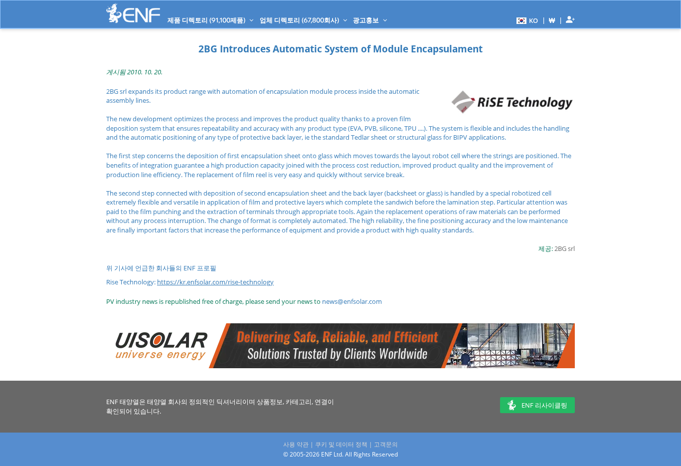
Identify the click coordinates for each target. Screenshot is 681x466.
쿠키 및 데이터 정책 (341, 444)
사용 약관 (296, 444)
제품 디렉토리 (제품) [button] (207, 20)
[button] (526, 20)
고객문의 (386, 444)
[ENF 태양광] (133, 13)
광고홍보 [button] (366, 20)
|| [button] (552, 20)
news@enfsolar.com (352, 301)
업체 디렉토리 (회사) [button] (300, 20)
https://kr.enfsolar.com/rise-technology (215, 281)
